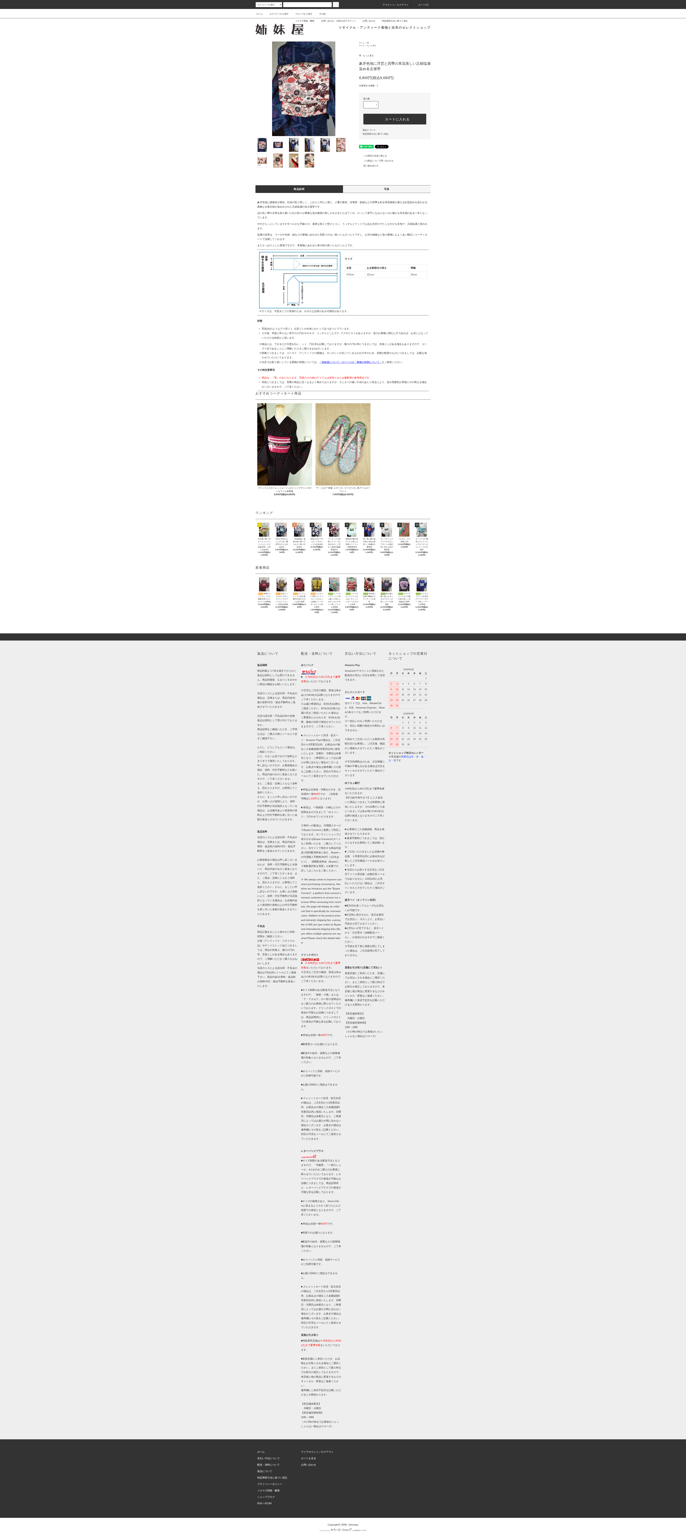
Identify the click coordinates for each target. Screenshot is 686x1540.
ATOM (268, 1503)
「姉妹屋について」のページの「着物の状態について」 (350, 362)
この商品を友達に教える (375, 156)
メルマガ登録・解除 (304, 21)
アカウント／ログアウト (396, 5)
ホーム (259, 14)
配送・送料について (268, 1464)
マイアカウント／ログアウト (317, 1451)
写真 (387, 189)
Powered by (325, 1530)
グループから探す (303, 14)
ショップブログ (266, 1496)
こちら (315, 870)
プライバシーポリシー (269, 1484)
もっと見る (371, 45)
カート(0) (423, 5)
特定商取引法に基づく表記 (395, 21)
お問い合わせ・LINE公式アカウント (338, 21)
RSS (259, 1503)
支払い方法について (268, 1458)
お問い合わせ (368, 21)
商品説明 (299, 189)
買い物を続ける (370, 166)
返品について (369, 130)
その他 (322, 14)
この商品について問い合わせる (378, 161)
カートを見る (308, 1458)
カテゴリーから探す (279, 14)
